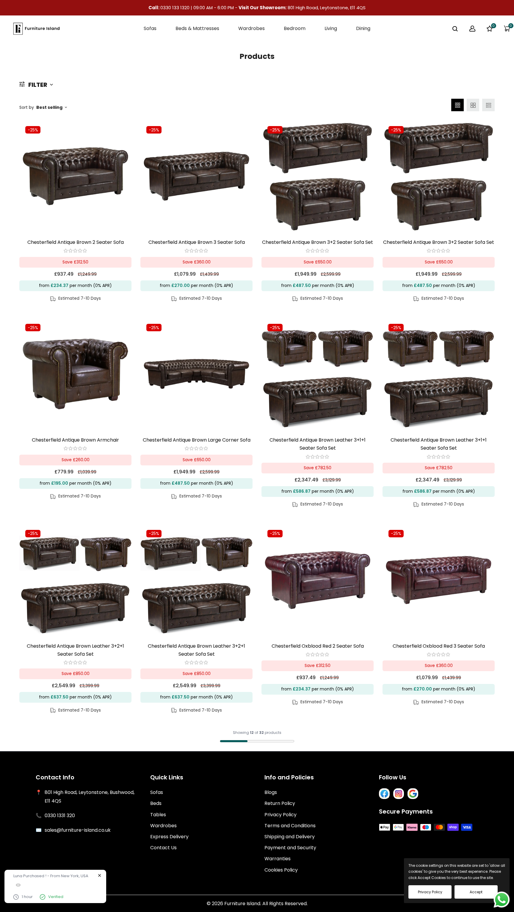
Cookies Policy (281, 870)
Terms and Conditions (290, 825)
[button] (75, 251)
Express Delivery (169, 836)
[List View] (488, 105)
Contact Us (163, 847)
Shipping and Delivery (289, 836)
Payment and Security (290, 847)
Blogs (270, 792)
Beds (156, 803)
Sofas (156, 792)
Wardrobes (163, 825)
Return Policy (279, 803)
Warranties (277, 858)
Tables (158, 814)
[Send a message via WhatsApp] (501, 899)
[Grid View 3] (457, 105)
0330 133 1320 (175, 7)
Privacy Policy (280, 814)
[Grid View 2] (473, 105)
